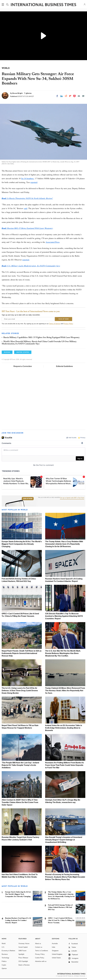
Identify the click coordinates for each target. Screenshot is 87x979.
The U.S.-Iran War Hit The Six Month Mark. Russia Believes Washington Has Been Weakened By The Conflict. (63, 653)
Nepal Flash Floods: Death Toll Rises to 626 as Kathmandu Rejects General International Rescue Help (21, 653)
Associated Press (52, 242)
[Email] (79, 96)
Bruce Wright (17, 93)
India (53, 947)
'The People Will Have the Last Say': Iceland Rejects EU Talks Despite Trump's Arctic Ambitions (20, 765)
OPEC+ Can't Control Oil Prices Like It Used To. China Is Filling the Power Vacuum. (61, 920)
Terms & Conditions (41, 950)
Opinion (4, 968)
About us (38, 943)
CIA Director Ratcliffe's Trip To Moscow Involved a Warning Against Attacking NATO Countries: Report (64, 616)
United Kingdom (57, 954)
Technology (5, 958)
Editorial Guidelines (64, 366)
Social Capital (23, 947)
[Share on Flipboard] (70, 96)
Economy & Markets (8, 950)
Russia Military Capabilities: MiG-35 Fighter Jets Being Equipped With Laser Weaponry (41, 338)
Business (5, 954)
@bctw (28, 93)
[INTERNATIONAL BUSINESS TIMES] (43, 5)
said (25, 208)
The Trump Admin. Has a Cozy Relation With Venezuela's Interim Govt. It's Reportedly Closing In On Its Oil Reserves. (64, 544)
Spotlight (21, 954)
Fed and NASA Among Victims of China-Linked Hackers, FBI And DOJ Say (60, 907)
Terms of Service (54, 323)
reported (33, 182)
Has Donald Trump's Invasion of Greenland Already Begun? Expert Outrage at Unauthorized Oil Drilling (63, 839)
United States (56, 958)
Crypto (4, 965)
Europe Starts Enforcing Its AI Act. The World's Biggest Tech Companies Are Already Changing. (22, 544)
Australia (55, 943)
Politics (4, 961)
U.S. (3, 947)
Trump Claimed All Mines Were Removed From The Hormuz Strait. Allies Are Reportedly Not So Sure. (65, 690)
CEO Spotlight (23, 961)
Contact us (38, 947)
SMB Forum (22, 950)
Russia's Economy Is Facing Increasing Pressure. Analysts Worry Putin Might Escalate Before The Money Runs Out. (65, 877)
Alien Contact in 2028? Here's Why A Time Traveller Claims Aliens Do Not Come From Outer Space (20, 802)
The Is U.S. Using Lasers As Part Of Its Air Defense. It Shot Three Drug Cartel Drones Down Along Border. (20, 690)
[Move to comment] (83, 96)
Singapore (55, 950)
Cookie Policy (39, 958)
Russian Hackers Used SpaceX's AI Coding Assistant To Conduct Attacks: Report (18, 920)
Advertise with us (40, 961)
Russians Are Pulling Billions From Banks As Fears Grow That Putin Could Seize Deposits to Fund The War (64, 765)
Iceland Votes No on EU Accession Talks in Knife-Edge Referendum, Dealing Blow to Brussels (63, 727)
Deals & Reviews (24, 965)
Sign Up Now (27, 498)
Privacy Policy (68, 323)
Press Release (23, 958)
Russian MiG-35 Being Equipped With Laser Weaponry (27, 228)
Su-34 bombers (27, 178)
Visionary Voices (23, 943)
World (3, 943)
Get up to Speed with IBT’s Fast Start (72, 498)
